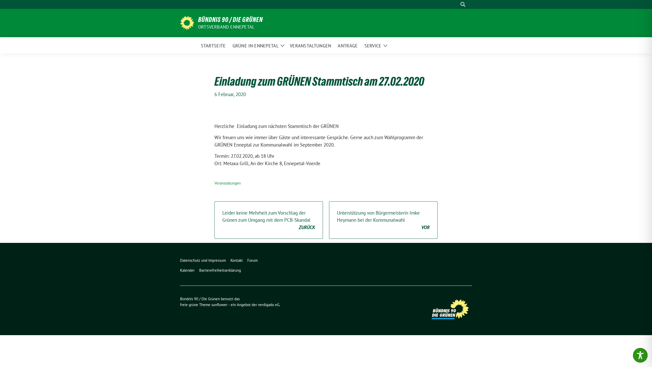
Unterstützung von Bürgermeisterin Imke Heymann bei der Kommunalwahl (383, 220)
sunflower (219, 304)
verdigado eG (268, 304)
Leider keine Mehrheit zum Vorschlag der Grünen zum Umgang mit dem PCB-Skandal (268, 220)
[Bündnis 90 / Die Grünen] (187, 22)
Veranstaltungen (227, 183)
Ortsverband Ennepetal (226, 27)
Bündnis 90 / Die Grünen (230, 19)
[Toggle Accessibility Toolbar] (640, 355)
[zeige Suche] (463, 4)
